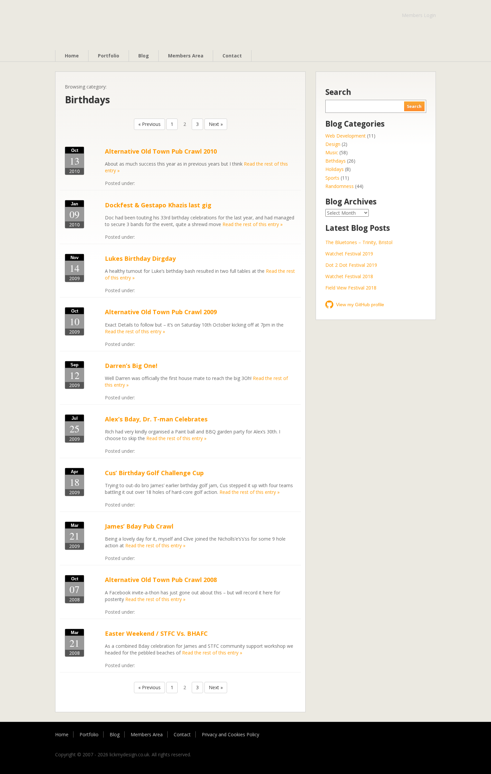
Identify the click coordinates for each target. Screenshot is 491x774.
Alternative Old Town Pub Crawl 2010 (161, 151)
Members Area (185, 55)
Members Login (419, 15)
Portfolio (108, 55)
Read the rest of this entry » (252, 224)
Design (332, 144)
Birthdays (335, 161)
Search (414, 106)
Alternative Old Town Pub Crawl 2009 (161, 312)
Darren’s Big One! (131, 366)
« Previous (149, 124)
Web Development (345, 136)
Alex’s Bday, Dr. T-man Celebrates (156, 419)
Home (72, 55)
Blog (143, 55)
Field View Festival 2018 (350, 287)
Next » (216, 124)
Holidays (334, 169)
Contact (232, 55)
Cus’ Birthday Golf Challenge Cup (154, 473)
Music (331, 152)
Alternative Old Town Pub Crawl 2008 (161, 580)
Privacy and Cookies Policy (230, 734)
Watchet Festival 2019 (349, 253)
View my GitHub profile (360, 304)
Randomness (339, 186)
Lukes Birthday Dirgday (140, 258)
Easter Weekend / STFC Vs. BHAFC (156, 633)
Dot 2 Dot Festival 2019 (351, 265)
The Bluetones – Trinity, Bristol (358, 242)
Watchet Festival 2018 (349, 276)
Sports (332, 178)
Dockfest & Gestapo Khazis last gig (158, 205)
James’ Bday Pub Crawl (139, 526)
